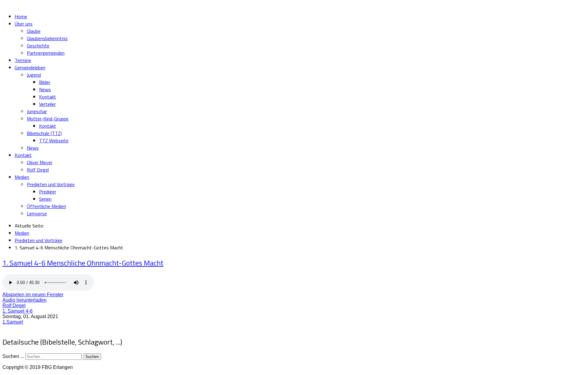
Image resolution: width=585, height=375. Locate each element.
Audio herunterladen (24, 300)
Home (21, 16)
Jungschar (37, 111)
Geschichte (38, 45)
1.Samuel (12, 322)
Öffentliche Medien (46, 206)
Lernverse (37, 213)
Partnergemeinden (46, 53)
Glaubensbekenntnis (47, 38)
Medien (22, 177)
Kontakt (47, 96)
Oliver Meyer (39, 162)
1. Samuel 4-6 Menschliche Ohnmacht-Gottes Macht (82, 262)
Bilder (44, 82)
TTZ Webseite (54, 140)
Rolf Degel (38, 169)
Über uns (24, 23)
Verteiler (47, 104)
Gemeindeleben (30, 67)
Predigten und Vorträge (51, 184)
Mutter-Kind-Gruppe (48, 118)
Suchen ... (13, 356)
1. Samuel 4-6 (17, 311)
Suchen (92, 356)
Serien (45, 199)
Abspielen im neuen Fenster (32, 294)
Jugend (34, 74)
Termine (23, 60)
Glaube (34, 31)
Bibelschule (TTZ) (44, 133)
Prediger (47, 191)
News (45, 89)
